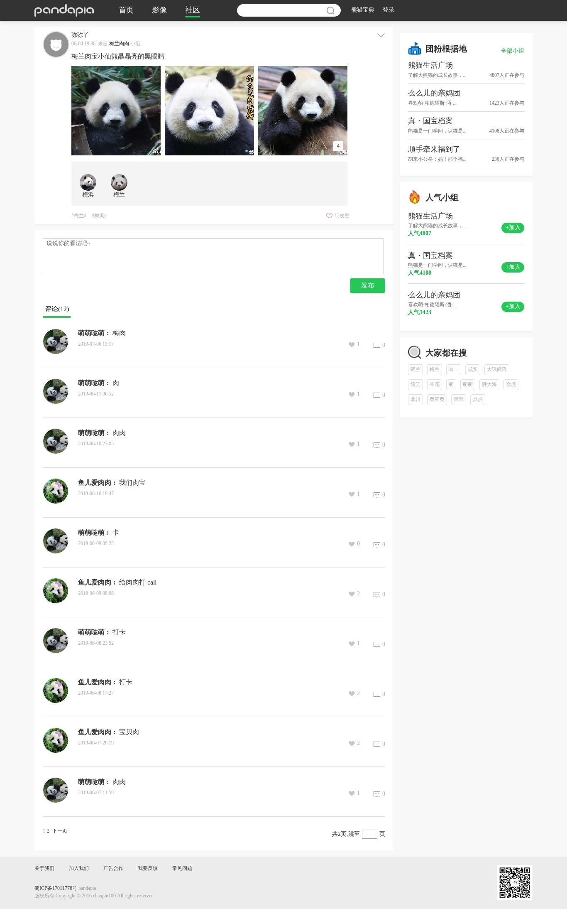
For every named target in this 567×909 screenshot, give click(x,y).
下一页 (59, 831)
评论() (57, 309)
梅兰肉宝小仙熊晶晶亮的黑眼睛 (117, 56)
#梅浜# (99, 216)
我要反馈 (148, 868)
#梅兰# (78, 216)
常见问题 (182, 868)
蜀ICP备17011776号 (55, 888)
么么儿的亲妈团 (434, 93)
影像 (159, 10)
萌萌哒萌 (91, 333)
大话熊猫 (497, 369)
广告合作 (113, 868)
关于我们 (44, 868)
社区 (192, 10)
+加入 (513, 228)
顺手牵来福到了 (434, 149)
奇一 (454, 369)
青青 (459, 399)
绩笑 (415, 384)
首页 (126, 10)
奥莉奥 (437, 399)
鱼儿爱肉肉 (94, 482)
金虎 (511, 384)
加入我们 (79, 868)
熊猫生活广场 (430, 65)
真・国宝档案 (430, 121)
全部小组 (512, 51)
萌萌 (468, 384)
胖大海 (489, 384)
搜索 (330, 10)
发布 (367, 285)
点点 (478, 399)
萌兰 (415, 369)
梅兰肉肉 (119, 44)
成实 (473, 369)
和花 (435, 384)
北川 (415, 399)
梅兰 (435, 369)
